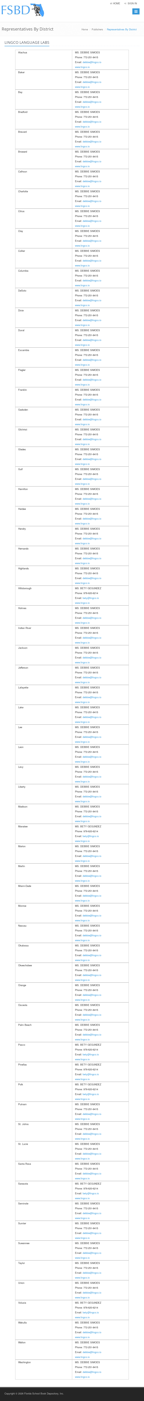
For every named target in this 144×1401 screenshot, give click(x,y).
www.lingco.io (82, 67)
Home (85, 29)
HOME (116, 3)
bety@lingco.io (91, 598)
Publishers (97, 29)
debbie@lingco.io (92, 62)
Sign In (132, 3)
